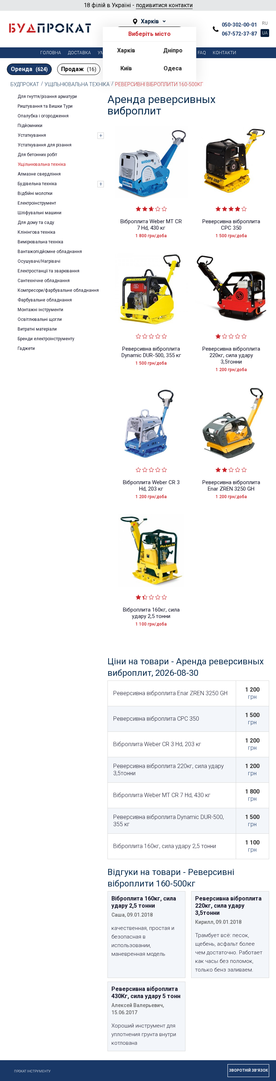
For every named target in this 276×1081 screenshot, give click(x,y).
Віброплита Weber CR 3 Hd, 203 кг (151, 485)
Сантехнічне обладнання (44, 280)
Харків (126, 50)
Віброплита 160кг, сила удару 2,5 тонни (151, 613)
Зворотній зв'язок (248, 1070)
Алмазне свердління (39, 174)
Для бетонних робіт (37, 154)
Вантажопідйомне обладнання (50, 251)
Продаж (78, 69)
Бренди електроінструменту (46, 338)
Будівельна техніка (37, 183)
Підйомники (30, 125)
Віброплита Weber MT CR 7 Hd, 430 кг (151, 224)
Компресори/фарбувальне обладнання (58, 290)
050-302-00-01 (239, 25)
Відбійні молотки (35, 193)
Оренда (29, 69)
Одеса (173, 68)
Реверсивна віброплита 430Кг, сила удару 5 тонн (145, 993)
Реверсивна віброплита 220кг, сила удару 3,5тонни (231, 355)
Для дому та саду (36, 222)
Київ (126, 68)
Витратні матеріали (37, 329)
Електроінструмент (37, 203)
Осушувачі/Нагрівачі (39, 261)
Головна (50, 52)
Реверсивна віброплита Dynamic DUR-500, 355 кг (151, 352)
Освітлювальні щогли (40, 319)
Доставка (79, 52)
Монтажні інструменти (40, 309)
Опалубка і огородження (43, 115)
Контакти (224, 52)
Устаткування (32, 135)
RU (265, 23)
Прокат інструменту (32, 1071)
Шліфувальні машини (39, 212)
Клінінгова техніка (36, 232)
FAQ (202, 52)
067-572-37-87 (239, 34)
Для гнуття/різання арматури (47, 96)
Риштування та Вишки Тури (45, 106)
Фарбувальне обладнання (45, 300)
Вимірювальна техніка (40, 241)
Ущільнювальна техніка (77, 84)
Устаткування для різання (45, 145)
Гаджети (26, 348)
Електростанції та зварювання (48, 270)
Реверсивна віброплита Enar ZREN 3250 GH (231, 485)
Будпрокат (24, 84)
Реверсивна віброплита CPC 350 (231, 224)
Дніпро (173, 50)
